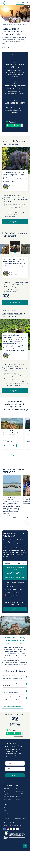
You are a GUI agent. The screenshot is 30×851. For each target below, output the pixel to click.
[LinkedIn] (10, 822)
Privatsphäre (19, 791)
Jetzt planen (20, 2)
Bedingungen (19, 796)
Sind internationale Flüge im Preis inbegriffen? (13, 684)
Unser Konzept (7, 799)
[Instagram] (7, 822)
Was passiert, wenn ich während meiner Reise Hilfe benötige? (13, 698)
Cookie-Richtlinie (20, 794)
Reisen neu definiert (8, 796)
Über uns (5, 808)
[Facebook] (4, 822)
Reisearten (6, 791)
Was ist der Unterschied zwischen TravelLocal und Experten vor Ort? (13, 677)
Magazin (5, 794)
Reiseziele (6, 788)
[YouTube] (13, 822)
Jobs (4, 810)
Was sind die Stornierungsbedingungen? (11, 691)
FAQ (17, 788)
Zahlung (18, 799)
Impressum (6, 813)
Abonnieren (15, 775)
